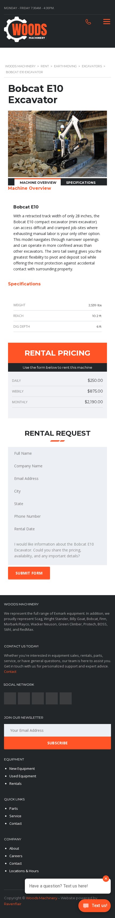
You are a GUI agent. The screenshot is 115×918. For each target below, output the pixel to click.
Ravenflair (12, 904)
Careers (15, 855)
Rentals (15, 783)
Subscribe (57, 742)
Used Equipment (22, 776)
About (14, 848)
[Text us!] (94, 907)
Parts (13, 808)
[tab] (37, 182)
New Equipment (22, 768)
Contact (10, 671)
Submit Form (29, 573)
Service (15, 815)
